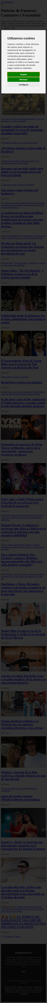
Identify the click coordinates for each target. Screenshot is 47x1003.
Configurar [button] (23, 85)
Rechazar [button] (24, 79)
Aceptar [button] (23, 74)
